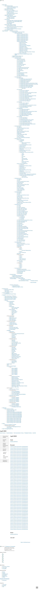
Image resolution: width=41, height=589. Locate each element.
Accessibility (4, 568)
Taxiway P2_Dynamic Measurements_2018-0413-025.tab (19, 483)
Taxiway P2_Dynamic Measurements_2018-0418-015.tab (19, 521)
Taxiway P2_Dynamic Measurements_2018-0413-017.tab (19, 471)
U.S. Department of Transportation (9, 546)
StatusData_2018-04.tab (14, 534)
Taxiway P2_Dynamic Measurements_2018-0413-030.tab (19, 490)
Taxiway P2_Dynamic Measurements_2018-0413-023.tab (19, 480)
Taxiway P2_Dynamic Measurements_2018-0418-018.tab (19, 526)
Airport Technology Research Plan (25, 2)
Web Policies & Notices (6, 566)
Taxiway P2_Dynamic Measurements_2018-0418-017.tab (19, 524)
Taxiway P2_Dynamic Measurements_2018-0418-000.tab (19, 499)
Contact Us (33, 2)
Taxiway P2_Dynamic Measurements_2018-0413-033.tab (19, 495)
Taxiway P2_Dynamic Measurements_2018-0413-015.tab (19, 468)
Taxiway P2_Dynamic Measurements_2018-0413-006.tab (19, 455)
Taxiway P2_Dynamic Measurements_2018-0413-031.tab (19, 492)
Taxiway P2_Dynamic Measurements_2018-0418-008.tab (19, 511)
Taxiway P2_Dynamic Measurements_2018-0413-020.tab (19, 476)
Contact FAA (4, 584)
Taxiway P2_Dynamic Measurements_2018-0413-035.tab (19, 498)
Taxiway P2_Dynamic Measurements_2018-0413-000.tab (19, 446)
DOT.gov (3, 571)
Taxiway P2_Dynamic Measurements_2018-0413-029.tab (19, 489)
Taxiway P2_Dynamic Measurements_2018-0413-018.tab (19, 473)
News (18, 2)
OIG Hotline (4, 585)
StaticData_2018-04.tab (14, 441)
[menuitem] (21, 17)
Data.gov (3, 577)
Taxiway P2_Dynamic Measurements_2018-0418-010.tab (19, 514)
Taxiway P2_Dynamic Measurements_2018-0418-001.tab (19, 501)
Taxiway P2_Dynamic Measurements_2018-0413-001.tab (19, 448)
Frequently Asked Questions (4, 578)
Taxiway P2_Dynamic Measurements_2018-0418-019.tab (19, 527)
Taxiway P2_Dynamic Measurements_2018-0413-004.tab (19, 452)
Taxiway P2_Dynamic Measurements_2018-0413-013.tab (19, 465)
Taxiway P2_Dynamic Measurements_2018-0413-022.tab (19, 479)
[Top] (37, 587)
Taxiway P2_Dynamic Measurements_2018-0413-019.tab (19, 474)
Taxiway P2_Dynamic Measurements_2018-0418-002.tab (19, 502)
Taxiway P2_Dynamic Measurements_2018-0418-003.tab (19, 504)
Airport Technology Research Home (6, 2)
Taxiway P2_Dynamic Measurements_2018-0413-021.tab (19, 477)
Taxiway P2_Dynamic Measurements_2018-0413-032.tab (19, 493)
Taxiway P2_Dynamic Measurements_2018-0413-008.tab (19, 458)
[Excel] (3, 561)
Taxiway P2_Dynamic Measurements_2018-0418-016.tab (19, 523)
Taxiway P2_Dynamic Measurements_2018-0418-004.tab (19, 505)
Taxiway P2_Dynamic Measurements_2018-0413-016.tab (19, 470)
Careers (37, 2)
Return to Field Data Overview (25, 542)
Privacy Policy (4, 567)
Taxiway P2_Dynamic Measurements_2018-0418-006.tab (19, 508)
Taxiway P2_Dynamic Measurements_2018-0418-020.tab (19, 529)
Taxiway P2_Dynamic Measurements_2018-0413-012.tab (19, 464)
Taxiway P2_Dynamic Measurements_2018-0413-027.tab (19, 486)
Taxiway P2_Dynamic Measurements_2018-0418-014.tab (19, 520)
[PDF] (3, 554)
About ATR (14, 2)
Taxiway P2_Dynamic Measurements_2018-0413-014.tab (19, 467)
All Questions (4, 580)
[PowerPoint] (3, 556)
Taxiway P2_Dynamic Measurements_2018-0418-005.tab (19, 507)
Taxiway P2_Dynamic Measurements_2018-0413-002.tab (19, 449)
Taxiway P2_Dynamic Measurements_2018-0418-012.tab (19, 517)
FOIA (3, 586)
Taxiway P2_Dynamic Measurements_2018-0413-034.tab (19, 496)
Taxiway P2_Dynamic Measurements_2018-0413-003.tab (19, 451)
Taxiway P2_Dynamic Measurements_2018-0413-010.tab (19, 461)
